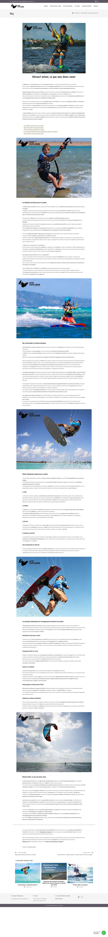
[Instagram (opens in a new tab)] (97, 1)
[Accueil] (72, 13)
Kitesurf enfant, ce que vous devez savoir (89, 13)
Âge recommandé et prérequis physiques (33, 127)
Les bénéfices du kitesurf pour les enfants (34, 125)
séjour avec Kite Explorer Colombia (54, 841)
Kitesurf (34, 847)
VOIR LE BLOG (58, 898)
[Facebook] (78, 897)
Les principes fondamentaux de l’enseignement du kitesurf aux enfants (41, 131)
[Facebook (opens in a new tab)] (96, 1)
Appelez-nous (25, 841)
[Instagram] (82, 897)
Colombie (30, 847)
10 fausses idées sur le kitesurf (80, 885)
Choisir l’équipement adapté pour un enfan (34, 129)
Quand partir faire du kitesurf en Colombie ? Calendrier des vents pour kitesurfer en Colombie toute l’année (54, 883)
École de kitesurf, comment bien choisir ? (28, 885)
